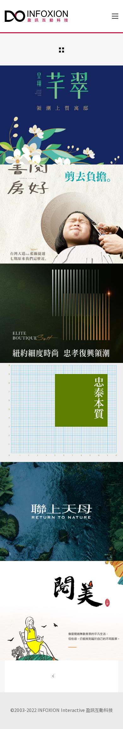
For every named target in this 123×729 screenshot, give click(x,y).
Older (61, 676)
